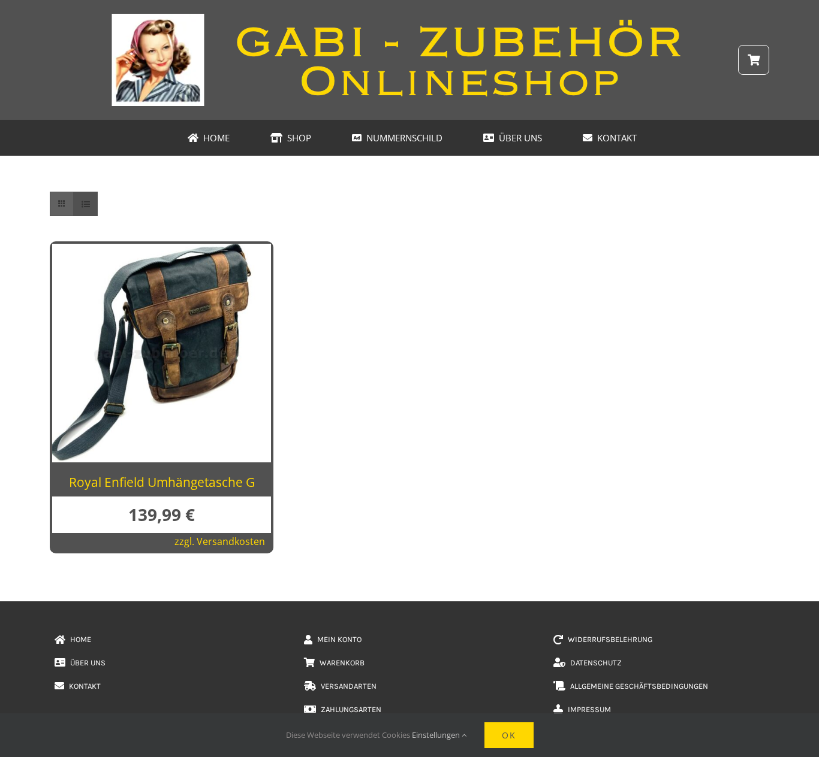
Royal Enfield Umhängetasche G (162, 482)
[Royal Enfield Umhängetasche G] (161, 253)
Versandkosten (231, 541)
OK (509, 735)
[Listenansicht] (85, 204)
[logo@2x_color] (409, 17)
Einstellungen (437, 734)
